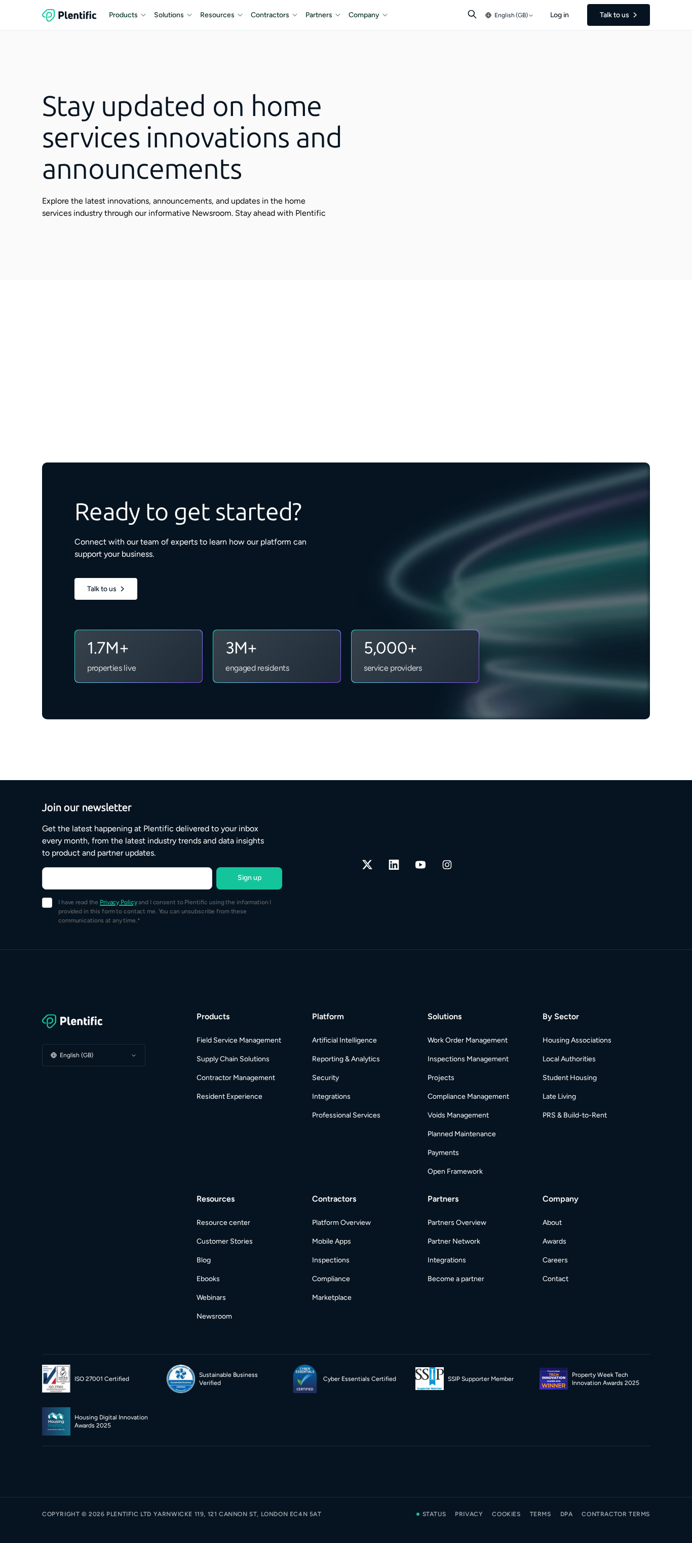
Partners (318, 15)
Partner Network (454, 1241)
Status (434, 1514)
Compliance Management (468, 1096)
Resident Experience (229, 1096)
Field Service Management (239, 1040)
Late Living (559, 1096)
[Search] (472, 14)
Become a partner (456, 1279)
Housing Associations (577, 1040)
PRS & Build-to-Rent (575, 1115)
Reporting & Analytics (346, 1059)
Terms (540, 1514)
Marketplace (332, 1297)
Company (364, 15)
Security (325, 1077)
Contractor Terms (616, 1514)
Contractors (270, 15)
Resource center (223, 1222)
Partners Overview (457, 1222)
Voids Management (458, 1115)
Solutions (169, 15)
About (552, 1222)
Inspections (331, 1260)
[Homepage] (93, 1021)
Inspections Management (468, 1059)
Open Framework (455, 1171)
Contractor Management (236, 1077)
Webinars (211, 1297)
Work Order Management (468, 1040)
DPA (566, 1514)
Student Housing (570, 1077)
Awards (554, 1241)
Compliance (331, 1279)
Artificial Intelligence (344, 1040)
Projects (441, 1077)
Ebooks (208, 1279)
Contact (555, 1279)
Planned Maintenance (462, 1134)
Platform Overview (341, 1222)
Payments (443, 1152)
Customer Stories (225, 1241)
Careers (555, 1260)
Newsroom (214, 1316)
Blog (204, 1260)
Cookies (506, 1514)
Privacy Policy (118, 902)
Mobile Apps (331, 1241)
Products (123, 15)
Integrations (331, 1096)
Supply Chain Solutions (233, 1059)
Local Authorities (569, 1059)
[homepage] (69, 15)
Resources (217, 15)
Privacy (469, 1514)
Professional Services (346, 1115)
